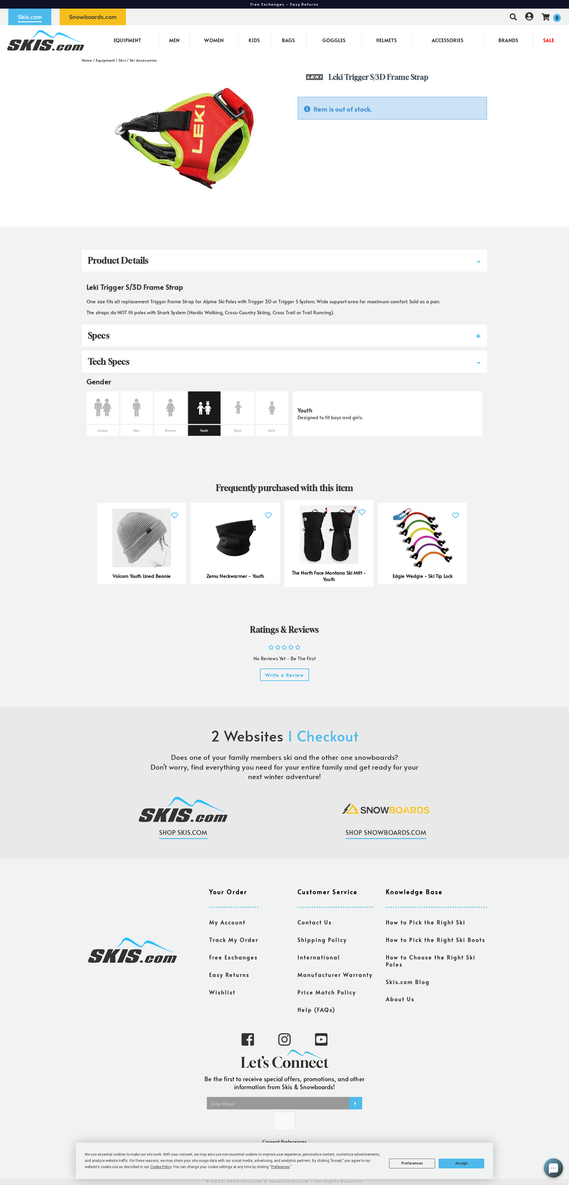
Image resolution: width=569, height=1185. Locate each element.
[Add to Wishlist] (175, 512)
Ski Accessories (143, 60)
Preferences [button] (280, 1167)
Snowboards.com (92, 16)
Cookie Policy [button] (160, 1167)
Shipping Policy (322, 939)
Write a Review (284, 675)
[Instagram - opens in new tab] (284, 1039)
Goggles (334, 40)
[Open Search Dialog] (513, 17)
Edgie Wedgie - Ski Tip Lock (423, 575)
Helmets (386, 40)
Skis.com (30, 16)
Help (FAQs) (316, 1009)
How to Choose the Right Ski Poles (431, 961)
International (319, 957)
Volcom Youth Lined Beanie (142, 575)
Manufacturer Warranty (335, 974)
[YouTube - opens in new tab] (321, 1039)
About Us (400, 999)
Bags (288, 40)
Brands (508, 40)
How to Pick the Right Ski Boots (435, 939)
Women (214, 40)
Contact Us (315, 922)
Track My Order (233, 939)
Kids (254, 40)
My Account (227, 922)
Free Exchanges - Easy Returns (284, 4)
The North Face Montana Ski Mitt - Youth (329, 575)
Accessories (447, 40)
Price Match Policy (327, 992)
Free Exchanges (233, 957)
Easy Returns (229, 974)
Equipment (127, 40)
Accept (461, 1163)
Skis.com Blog (408, 981)
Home (87, 60)
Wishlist (222, 992)
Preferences (412, 1163)
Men (174, 40)
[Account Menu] (529, 17)
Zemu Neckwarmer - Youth (235, 575)
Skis (122, 60)
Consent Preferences (284, 1141)
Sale (548, 40)
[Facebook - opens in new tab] (248, 1039)
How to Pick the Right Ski (426, 922)
